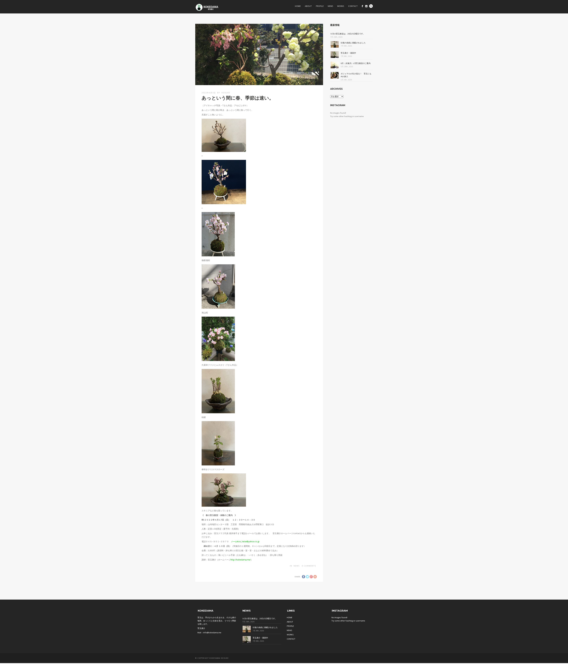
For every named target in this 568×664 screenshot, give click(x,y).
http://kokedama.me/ (241, 559)
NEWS (289, 630)
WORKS (290, 634)
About (308, 6)
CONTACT (291, 639)
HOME (289, 617)
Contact (353, 6)
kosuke (226, 92)
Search (371, 6)
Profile (320, 6)
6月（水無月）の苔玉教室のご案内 (356, 63)
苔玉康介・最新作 (348, 53)
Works (340, 6)
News (330, 6)
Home (298, 6)
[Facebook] (362, 6)
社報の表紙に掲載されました (353, 42)
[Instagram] (366, 6)
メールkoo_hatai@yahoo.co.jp (245, 541)
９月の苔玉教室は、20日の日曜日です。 (347, 33)
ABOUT (290, 621)
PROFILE (290, 626)
